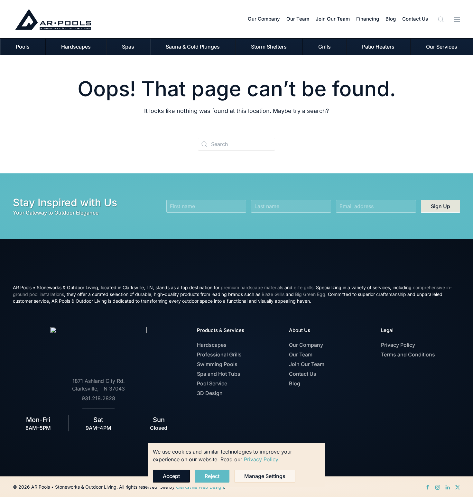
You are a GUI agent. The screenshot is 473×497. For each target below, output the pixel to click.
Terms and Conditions (408, 354)
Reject (212, 476)
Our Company (264, 19)
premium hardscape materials (252, 287)
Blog (390, 19)
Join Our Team (333, 19)
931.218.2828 (98, 398)
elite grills (303, 287)
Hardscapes (212, 345)
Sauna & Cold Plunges (193, 46)
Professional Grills (219, 354)
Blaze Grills (273, 294)
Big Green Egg (310, 294)
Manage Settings (264, 476)
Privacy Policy (398, 345)
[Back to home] (53, 19)
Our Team (297, 19)
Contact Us (415, 19)
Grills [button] (324, 46)
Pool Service (212, 383)
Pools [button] (23, 46)
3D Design (210, 393)
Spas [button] (128, 46)
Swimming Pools (217, 364)
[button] (441, 19)
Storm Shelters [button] (269, 46)
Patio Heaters (378, 46)
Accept (171, 476)
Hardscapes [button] (76, 46)
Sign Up (440, 206)
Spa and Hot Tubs (218, 374)
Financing (367, 19)
